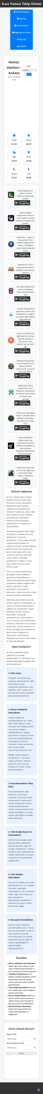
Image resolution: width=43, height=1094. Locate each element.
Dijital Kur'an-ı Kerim (22, 32)
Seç (29, 74)
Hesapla (21, 1053)
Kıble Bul (22, 19)
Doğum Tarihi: (11, 1034)
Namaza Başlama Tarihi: (15, 1043)
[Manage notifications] (38, 1090)
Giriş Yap (22, 39)
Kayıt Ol (22, 46)
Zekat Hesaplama (22, 12)
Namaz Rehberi (22, 26)
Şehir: (29, 66)
